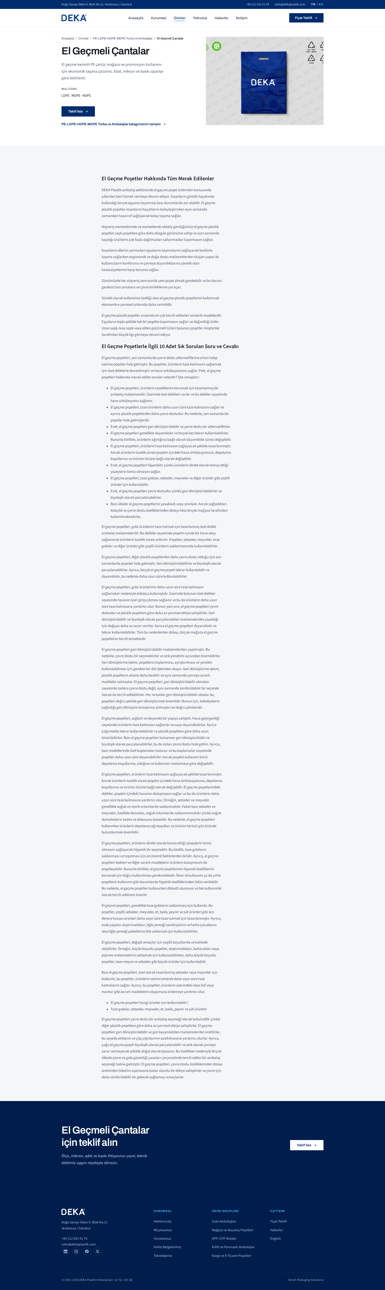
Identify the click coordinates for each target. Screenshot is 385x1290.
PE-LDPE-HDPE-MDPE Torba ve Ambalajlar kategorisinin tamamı (111, 124)
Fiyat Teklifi (303, 18)
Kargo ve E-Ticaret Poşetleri (231, 1255)
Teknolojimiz (163, 1255)
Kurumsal (158, 18)
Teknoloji (200, 18)
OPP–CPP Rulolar (224, 1238)
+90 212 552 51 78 (257, 4)
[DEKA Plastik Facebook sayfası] (87, 1251)
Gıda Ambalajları (224, 1221)
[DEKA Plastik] (73, 17)
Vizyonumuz (162, 1238)
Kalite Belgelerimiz (167, 1247)
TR (313, 4)
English (275, 1238)
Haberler (221, 18)
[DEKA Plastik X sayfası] (98, 1251)
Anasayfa (135, 18)
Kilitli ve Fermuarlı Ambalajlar (233, 1247)
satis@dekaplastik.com (290, 4)
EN (321, 4)
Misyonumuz (163, 1230)
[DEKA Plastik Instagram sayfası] (76, 1251)
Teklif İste (75, 111)
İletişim (241, 18)
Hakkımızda (162, 1221)
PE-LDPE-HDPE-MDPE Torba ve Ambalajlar (123, 38)
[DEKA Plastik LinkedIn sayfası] (65, 1251)
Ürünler (179, 18)
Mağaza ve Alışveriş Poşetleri (232, 1230)
